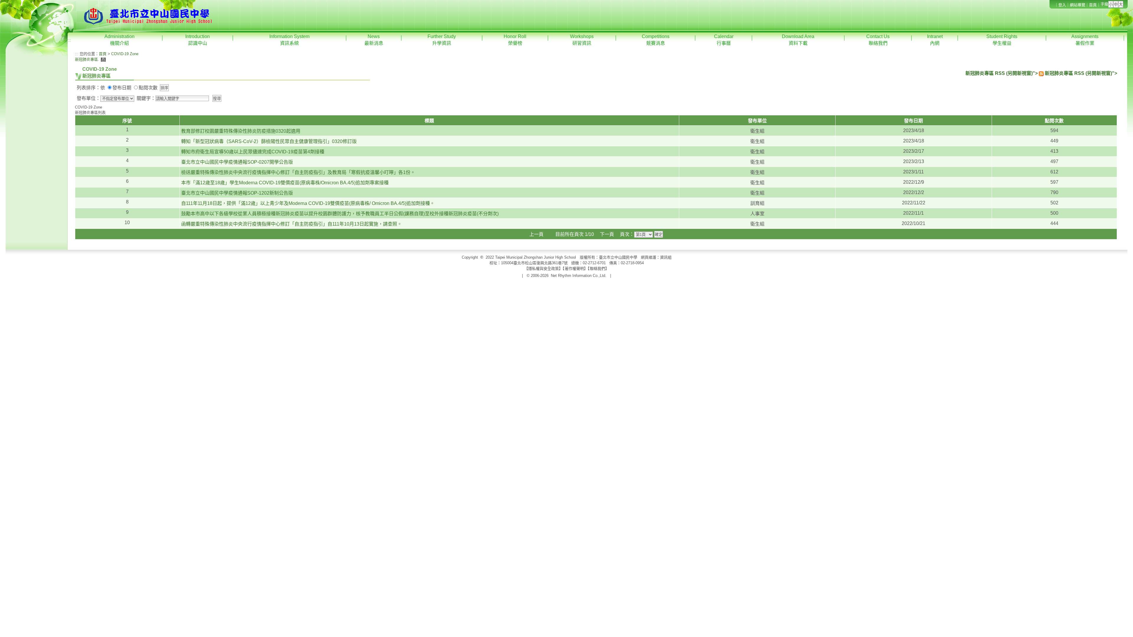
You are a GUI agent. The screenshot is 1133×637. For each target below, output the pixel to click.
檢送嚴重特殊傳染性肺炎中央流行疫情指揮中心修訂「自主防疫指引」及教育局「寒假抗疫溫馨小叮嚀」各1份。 (298, 172)
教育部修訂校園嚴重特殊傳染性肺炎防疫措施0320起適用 (240, 131)
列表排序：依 (91, 87)
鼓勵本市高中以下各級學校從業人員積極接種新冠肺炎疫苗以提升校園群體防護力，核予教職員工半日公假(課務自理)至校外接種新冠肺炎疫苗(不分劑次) (340, 213)
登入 (1062, 5)
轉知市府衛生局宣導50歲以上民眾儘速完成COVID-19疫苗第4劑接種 (252, 151)
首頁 (1093, 5)
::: (69, 40)
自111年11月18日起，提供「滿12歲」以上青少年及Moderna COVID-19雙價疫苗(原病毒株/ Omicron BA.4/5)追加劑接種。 (308, 203)
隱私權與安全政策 (543, 268)
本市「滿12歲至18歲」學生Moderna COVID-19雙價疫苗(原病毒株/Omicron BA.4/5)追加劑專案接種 (285, 182)
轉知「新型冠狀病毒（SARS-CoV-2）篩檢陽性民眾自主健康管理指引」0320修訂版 (269, 141)
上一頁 (536, 234)
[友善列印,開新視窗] (102, 59)
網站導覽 (1077, 5)
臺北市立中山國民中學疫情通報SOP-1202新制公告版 (237, 193)
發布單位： (88, 98)
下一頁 (607, 234)
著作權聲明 (574, 268)
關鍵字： (146, 98)
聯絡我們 (597, 268)
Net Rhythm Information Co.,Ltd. (578, 275)
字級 (1104, 4)
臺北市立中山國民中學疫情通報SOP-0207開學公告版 (237, 162)
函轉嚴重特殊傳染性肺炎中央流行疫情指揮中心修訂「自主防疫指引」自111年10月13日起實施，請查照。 (291, 223)
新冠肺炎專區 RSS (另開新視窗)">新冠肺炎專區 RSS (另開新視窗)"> (1041, 73)
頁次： (627, 234)
